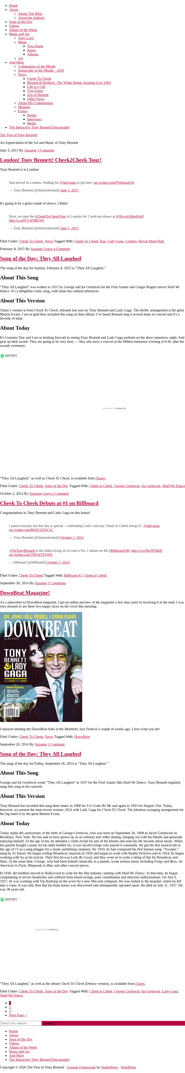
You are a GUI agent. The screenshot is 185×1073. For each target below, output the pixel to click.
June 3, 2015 (69, 190)
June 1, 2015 (69, 228)
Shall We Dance (173, 486)
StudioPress (109, 1067)
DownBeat (82, 737)
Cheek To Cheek (31, 241)
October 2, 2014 (71, 537)
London (131, 241)
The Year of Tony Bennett (18, 135)
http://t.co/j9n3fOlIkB (146, 551)
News (49, 241)
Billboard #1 (73, 575)
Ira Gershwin (150, 486)
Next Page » (18, 1015)
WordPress (128, 1067)
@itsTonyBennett (22, 551)
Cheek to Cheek (100, 486)
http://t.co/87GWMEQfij (26, 220)
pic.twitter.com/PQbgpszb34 (114, 182)
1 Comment (45, 150)
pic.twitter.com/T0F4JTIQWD (30, 555)
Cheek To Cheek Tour (90, 241)
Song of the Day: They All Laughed (40, 258)
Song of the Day (56, 486)
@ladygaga (68, 182)
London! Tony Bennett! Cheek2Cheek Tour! (51, 160)
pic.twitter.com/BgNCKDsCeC (31, 530)
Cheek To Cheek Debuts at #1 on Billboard (49, 503)
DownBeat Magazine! (25, 593)
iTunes (100, 478)
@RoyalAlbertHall (129, 216)
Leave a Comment (57, 249)
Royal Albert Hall (151, 241)
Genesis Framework (81, 1067)
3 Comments (57, 583)
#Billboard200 (119, 551)
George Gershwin (127, 486)
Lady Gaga (116, 241)
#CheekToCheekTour (50, 216)
